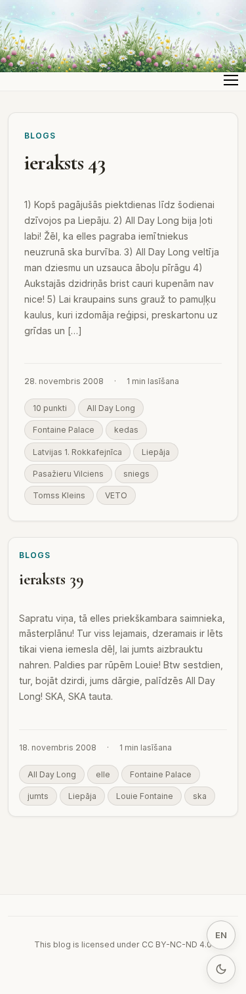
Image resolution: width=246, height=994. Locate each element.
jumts (38, 796)
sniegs (136, 474)
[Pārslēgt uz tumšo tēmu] (221, 969)
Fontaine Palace (63, 430)
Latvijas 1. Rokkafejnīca (77, 452)
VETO (116, 495)
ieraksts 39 (51, 579)
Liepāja (156, 452)
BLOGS (40, 135)
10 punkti (50, 408)
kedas (126, 430)
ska (200, 796)
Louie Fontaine (144, 796)
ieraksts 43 (64, 162)
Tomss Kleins (59, 495)
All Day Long (111, 408)
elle (103, 774)
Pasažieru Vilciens (68, 474)
